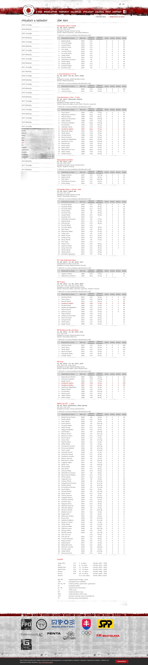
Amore (69, 635)
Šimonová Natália (67, 448)
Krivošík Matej (66, 43)
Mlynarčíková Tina (67, 149)
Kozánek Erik (66, 217)
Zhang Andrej (66, 530)
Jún (23, 142)
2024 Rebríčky (27, 46)
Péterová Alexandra (68, 119)
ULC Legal (32, 635)
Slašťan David (66, 512)
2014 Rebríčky (27, 161)
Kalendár (76, 12)
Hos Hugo (64, 49)
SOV (86, 627)
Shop (108, 12)
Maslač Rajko (66, 442)
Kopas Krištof (66, 541)
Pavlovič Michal (66, 510)
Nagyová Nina (66, 175)
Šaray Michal (65, 239)
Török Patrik (65, 133)
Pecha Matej (65, 61)
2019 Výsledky (27, 84)
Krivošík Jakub (66, 53)
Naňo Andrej (65, 151)
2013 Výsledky (27, 165)
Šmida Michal (66, 135)
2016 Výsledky (27, 109)
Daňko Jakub (65, 63)
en (123, 4)
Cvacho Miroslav (67, 539)
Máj (23, 140)
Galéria (99, 12)
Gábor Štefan (66, 121)
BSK (63, 623)
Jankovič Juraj (66, 47)
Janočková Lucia (67, 141)
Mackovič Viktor (67, 522)
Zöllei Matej (65, 444)
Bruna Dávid (65, 438)
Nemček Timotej (67, 547)
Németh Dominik (67, 506)
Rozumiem (122, 661)
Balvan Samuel (66, 458)
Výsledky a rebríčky (34, 20)
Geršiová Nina (66, 91)
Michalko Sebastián (68, 254)
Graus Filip (65, 440)
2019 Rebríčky (27, 88)
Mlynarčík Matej (67, 131)
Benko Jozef (65, 145)
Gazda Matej (65, 215)
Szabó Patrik (65, 551)
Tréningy (64, 12)
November (25, 154)
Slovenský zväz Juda (41, 624)
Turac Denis (65, 89)
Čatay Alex (65, 233)
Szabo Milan (65, 55)
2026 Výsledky (27, 25)
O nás (39, 12)
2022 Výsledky (27, 59)
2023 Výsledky (27, 50)
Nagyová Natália (67, 429)
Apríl (23, 138)
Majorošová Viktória (68, 114)
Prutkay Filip (65, 237)
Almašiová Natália (67, 123)
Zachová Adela (66, 526)
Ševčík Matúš (66, 57)
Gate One (26, 644)
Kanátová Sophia (67, 129)
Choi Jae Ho (65, 536)
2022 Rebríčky (27, 63)
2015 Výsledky (27, 118)
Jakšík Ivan (65, 464)
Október (24, 152)
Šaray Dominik (66, 248)
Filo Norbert (65, 125)
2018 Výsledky (27, 92)
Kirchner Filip (66, 68)
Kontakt (116, 12)
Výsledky (88, 12)
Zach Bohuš (65, 431)
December (25, 157)
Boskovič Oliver (66, 436)
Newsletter (50, 12)
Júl (22, 145)
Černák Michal (66, 491)
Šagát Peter (65, 514)
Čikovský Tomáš (67, 454)
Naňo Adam (65, 147)
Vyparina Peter (66, 246)
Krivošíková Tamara (68, 487)
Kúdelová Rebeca (67, 520)
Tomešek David (66, 452)
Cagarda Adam (66, 462)
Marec (23, 135)
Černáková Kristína (68, 446)
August (24, 147)
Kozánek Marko (66, 207)
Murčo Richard (66, 137)
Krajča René (65, 543)
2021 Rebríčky (27, 71)
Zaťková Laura (66, 528)
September (25, 150)
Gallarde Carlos (66, 127)
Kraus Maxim (66, 423)
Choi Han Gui (66, 534)
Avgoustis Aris (66, 479)
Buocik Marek (66, 301)
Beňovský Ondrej (67, 516)
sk (120, 4)
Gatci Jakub (65, 421)
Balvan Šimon (66, 434)
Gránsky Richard (67, 499)
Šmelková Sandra (67, 456)
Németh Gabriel (67, 508)
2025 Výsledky (27, 33)
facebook (117, 615)
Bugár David (65, 324)
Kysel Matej (65, 489)
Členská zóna (101, 17)
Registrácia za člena (117, 17)
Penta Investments (54, 633)
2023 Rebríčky (27, 54)
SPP (105, 624)
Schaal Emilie (66, 320)
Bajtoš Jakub (65, 41)
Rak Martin (65, 179)
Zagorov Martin (66, 274)
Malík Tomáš (65, 235)
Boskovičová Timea (68, 417)
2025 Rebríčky (27, 37)
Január (24, 131)
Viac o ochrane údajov (45, 662)
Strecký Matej (66, 471)
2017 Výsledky (27, 101)
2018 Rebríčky (27, 97)
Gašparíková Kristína (68, 483)
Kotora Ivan (65, 244)
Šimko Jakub (65, 250)
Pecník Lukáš (66, 549)
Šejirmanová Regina (68, 475)
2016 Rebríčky (27, 113)
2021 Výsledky (27, 67)
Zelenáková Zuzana (68, 59)
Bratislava (108, 636)
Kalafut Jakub (66, 485)
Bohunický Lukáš (67, 460)
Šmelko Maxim (66, 532)
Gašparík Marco (66, 497)
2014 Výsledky (27, 126)
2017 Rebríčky (27, 105)
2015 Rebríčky (27, 122)
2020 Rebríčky (27, 80)
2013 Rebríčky (27, 169)
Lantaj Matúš (65, 45)
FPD (26, 624)
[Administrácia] (125, 614)
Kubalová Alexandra (68, 316)
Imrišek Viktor (66, 51)
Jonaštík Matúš (66, 66)
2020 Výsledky (27, 75)
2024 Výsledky (27, 42)
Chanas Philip (66, 481)
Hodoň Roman (66, 154)
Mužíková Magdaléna (68, 139)
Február (24, 133)
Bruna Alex (65, 518)
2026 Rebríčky (27, 29)
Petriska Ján (65, 143)
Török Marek (65, 524)
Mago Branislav (66, 545)
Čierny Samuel (66, 495)
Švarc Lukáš (65, 450)
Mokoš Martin (66, 116)
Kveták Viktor (66, 355)
